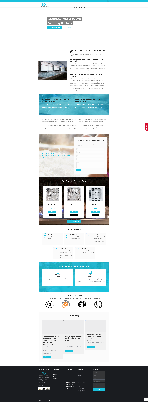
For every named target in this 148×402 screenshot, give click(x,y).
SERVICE (84, 248)
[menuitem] (56, 4)
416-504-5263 (81, 388)
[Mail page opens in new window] (82, 391)
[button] (52, 212)
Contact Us (68, 27)
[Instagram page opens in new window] (108, 1)
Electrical (95, 234)
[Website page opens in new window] (84, 391)
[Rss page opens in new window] (79, 391)
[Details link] (52, 327)
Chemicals (63, 248)
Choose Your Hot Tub (54, 27)
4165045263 (43, 1)
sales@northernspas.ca (52, 1)
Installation (73, 234)
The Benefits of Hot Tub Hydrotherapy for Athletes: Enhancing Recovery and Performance (51, 340)
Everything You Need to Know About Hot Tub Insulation (73, 339)
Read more (47, 356)
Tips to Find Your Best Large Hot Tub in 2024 (94, 335)
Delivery (50, 234)
